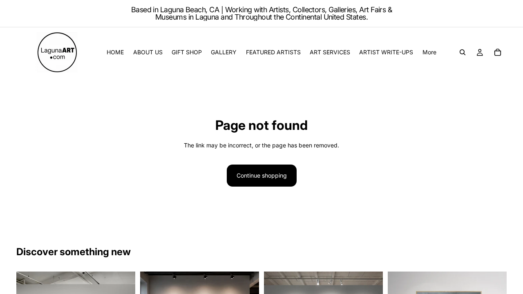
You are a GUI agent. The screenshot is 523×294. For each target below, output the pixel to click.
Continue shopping (262, 175)
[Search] (463, 52)
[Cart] (498, 52)
